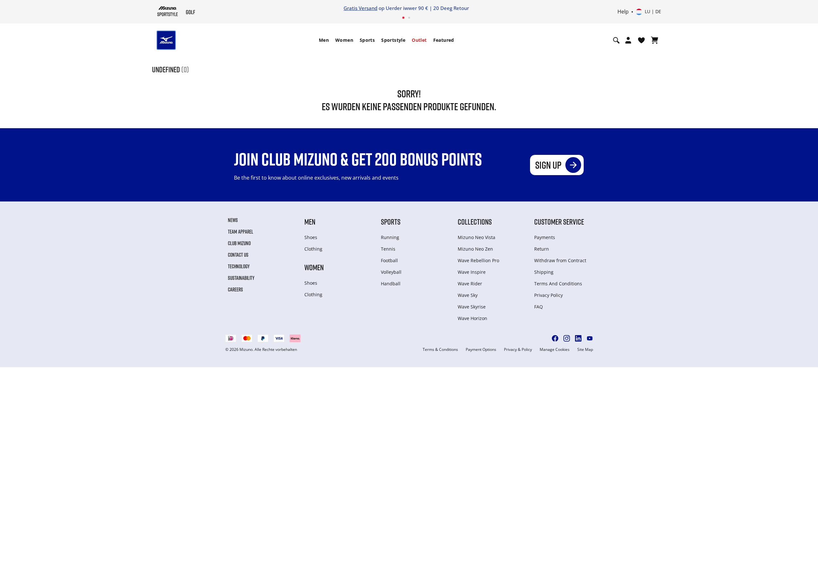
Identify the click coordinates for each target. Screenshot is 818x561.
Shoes (310, 237)
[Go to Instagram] (566, 338)
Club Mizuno (239, 243)
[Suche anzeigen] (616, 40)
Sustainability (241, 278)
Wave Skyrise (472, 307)
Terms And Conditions (558, 283)
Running (390, 237)
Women (344, 40)
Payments (544, 237)
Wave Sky (468, 295)
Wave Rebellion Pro (478, 260)
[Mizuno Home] (167, 11)
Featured (443, 40)
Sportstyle (393, 40)
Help (623, 11)
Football (389, 260)
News (233, 220)
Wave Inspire (472, 272)
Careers (235, 289)
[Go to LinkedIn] (578, 338)
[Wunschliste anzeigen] (641, 40)
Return (541, 249)
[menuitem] (324, 40)
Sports (367, 40)
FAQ (538, 307)
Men (324, 40)
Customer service (559, 221)
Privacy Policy (548, 295)
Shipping (543, 272)
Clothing (313, 249)
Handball (390, 283)
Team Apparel (240, 231)
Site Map (585, 349)
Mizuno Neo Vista (476, 237)
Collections (475, 221)
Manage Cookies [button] (555, 349)
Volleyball (391, 272)
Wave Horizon (472, 318)
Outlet (419, 40)
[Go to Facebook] (555, 338)
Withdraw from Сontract (560, 260)
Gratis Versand (360, 8)
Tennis (388, 249)
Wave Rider (470, 283)
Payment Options (481, 349)
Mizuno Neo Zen (475, 249)
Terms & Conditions (440, 349)
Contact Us (238, 255)
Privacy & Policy (518, 349)
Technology (239, 266)
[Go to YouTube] (590, 338)
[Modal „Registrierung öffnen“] (628, 40)
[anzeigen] (654, 40)
